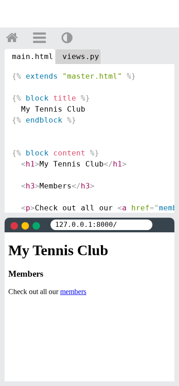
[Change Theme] (67, 37)
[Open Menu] (39, 37)
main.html (32, 56)
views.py (80, 56)
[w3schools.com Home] (12, 37)
